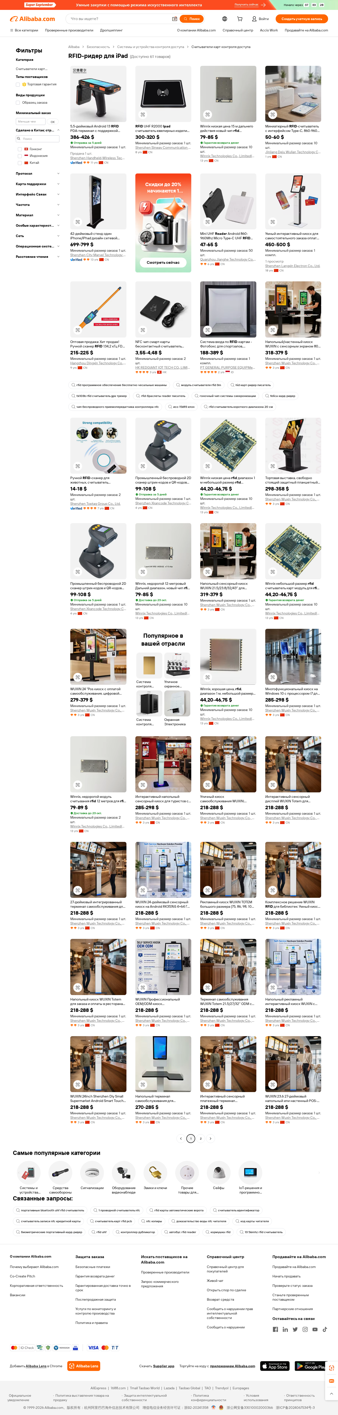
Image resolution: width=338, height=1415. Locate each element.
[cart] (240, 20)
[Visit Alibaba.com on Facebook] (275, 1329)
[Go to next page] (210, 1138)
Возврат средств (220, 1299)
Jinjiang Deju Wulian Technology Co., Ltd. (293, 152)
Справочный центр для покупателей (225, 1269)
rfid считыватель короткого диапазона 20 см (241, 407)
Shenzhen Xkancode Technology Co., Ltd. (163, 503)
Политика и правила (91, 1323)
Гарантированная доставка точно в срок (103, 1288)
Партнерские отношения (292, 1309)
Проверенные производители (165, 1272)
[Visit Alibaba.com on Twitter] (295, 1329)
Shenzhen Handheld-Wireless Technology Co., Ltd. (98, 158)
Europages (241, 1388)
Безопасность (98, 47)
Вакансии (17, 1295)
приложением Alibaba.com (232, 1366)
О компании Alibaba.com (30, 1256)
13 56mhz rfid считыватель (264, 1232)
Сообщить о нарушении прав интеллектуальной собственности (230, 1313)
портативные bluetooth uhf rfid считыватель (52, 1210)
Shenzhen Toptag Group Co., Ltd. (95, 504)
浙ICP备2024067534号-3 (295, 1408)
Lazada (169, 1388)
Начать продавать (286, 1276)
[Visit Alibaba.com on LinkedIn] (285, 1329)
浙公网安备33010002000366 (250, 1408)
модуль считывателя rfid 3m (201, 385)
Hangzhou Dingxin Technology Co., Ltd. (98, 363)
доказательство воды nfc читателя (201, 1221)
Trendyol (221, 1388)
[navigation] (37, 593)
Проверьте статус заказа (292, 1286)
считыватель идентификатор (238, 1210)
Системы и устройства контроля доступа (150, 47)
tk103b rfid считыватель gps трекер (101, 396)
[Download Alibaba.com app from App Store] (275, 1366)
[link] (331, 1368)
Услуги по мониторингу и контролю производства (95, 1311)
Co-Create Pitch (22, 1276)
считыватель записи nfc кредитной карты (51, 1221)
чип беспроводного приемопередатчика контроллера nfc (117, 407)
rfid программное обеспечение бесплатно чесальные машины (121, 385)
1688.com (118, 1388)
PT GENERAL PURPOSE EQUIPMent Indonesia (228, 367)
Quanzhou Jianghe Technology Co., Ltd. (228, 259)
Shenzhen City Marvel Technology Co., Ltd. (98, 255)
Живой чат (215, 1281)
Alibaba (73, 47)
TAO (207, 1388)
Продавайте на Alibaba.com (294, 1267)
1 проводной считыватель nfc (119, 1210)
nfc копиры (154, 1221)
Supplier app (163, 1366)
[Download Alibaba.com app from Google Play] (311, 1366)
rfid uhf (101, 1232)
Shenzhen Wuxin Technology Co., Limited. (293, 363)
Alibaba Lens (36, 1366)
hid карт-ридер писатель (253, 385)
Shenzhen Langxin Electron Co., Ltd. (292, 266)
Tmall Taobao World (145, 1388)
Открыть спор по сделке (226, 1290)
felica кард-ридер (282, 396)
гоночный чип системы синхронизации (228, 396)
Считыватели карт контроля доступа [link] (221, 47)
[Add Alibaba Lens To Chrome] (83, 1366)
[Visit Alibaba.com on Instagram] (305, 1329)
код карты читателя (255, 1221)
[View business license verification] (213, 1407)
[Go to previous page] (180, 1138)
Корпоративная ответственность (36, 1286)
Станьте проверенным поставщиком (290, 1297)
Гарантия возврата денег (95, 1276)
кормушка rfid (220, 1232)
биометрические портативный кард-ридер (51, 1232)
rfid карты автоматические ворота (179, 1210)
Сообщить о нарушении (226, 1327)
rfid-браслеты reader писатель (163, 396)
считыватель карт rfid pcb (113, 1221)
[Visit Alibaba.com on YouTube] (315, 1329)
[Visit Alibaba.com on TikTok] (325, 1329)
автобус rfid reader (182, 1232)
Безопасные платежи (92, 1267)
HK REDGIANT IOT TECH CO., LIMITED (163, 367)
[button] (175, 19)
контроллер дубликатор (138, 1232)
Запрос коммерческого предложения (160, 1284)
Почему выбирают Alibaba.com (34, 1267)
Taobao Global (189, 1388)
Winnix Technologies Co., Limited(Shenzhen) (228, 156)
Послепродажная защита (95, 1299)
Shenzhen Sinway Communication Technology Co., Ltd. (163, 147)
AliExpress (98, 1388)
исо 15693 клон (183, 407)
